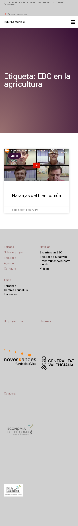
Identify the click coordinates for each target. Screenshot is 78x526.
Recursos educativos (53, 256)
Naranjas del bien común (36, 195)
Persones (10, 286)
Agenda (9, 263)
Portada (9, 246)
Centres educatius (16, 290)
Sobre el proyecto (15, 252)
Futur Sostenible (14, 22)
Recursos (10, 257)
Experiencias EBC (51, 252)
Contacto (10, 268)
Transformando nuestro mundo (55, 262)
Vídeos (44, 268)
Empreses (10, 294)
